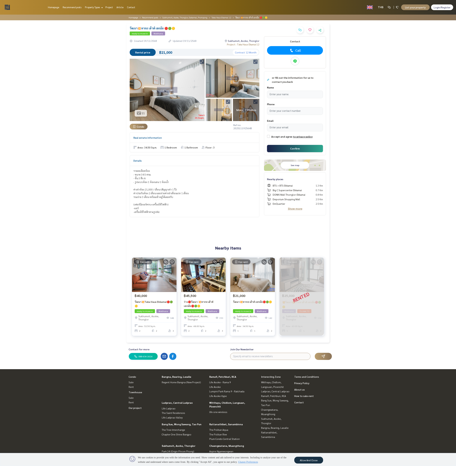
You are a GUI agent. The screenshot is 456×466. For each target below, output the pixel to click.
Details (137, 160)
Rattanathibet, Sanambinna (226, 424)
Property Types (92, 7)
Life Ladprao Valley (172, 417)
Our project (135, 407)
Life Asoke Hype (218, 395)
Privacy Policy (301, 383)
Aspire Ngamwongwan (221, 451)
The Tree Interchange (173, 429)
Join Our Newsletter (242, 349)
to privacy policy (303, 136)
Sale (131, 382)
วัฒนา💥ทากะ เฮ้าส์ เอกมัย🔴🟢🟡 (252, 301)
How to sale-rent (304, 395)
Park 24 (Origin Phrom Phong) (178, 451)
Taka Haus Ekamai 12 (221, 17)
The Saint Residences (173, 412)
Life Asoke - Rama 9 (220, 382)
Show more (295, 208)
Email (270, 120)
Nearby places (275, 179)
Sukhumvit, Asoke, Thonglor (178, 445)
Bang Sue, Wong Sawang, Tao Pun (181, 424)
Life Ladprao (168, 408)
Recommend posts (72, 7)
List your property (415, 7)
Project (109, 7)
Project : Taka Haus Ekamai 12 (243, 44)
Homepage (53, 7)
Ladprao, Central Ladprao (177, 402)
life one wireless (218, 411)
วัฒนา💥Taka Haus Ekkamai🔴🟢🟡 (154, 303)
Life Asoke (215, 386)
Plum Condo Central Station (224, 438)
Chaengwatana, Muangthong (226, 445)
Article (119, 7)
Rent (131, 386)
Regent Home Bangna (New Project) (181, 382)
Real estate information (147, 137)
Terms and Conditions (306, 376)
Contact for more (139, 349)
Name (270, 87)
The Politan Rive (218, 434)
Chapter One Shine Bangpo (176, 434)
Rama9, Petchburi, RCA (222, 376)
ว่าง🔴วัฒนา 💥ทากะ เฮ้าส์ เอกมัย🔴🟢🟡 (198, 303)
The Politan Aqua (218, 429)
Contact (131, 7)
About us (299, 389)
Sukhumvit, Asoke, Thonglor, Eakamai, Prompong (184, 17)
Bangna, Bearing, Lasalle (176, 376)
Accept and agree (281, 136)
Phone (270, 104)
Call (298, 50)
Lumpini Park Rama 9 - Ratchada (226, 391)
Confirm (295, 148)
